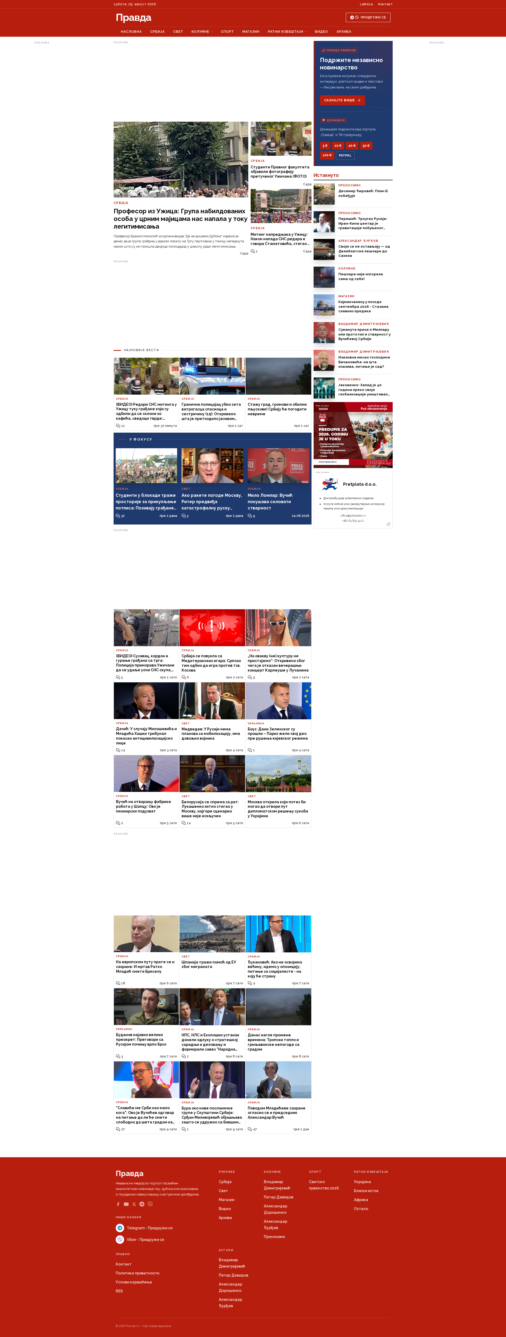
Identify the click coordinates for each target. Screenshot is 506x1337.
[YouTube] (126, 1204)
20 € (352, 146)
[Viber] (150, 1204)
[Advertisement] (56, 125)
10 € (338, 146)
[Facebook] (118, 1204)
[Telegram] (141, 1204)
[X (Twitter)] (134, 1204)
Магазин (251, 32)
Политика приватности (137, 1273)
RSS (119, 1291)
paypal (345, 155)
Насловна (131, 32)
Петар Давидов (278, 1197)
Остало (361, 1209)
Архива (344, 32)
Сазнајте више (339, 100)
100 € (327, 155)
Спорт (227, 32)
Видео (321, 32)
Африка (361, 1200)
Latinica (366, 4)
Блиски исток (366, 1191)
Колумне (200, 32)
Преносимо (274, 1237)
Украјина (362, 1182)
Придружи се (373, 17)
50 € (366, 146)
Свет (178, 32)
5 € (325, 146)
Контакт (385, 4)
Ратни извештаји (285, 32)
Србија (157, 32)
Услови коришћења (134, 1282)
